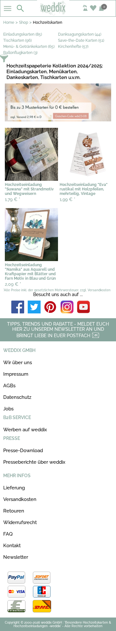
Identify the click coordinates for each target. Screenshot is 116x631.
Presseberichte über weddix (34, 462)
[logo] (58, 13)
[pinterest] (50, 307)
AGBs (9, 386)
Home (8, 22)
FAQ (8, 534)
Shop (23, 22)
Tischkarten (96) (17, 40)
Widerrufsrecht (20, 522)
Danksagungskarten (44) (79, 34)
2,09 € (13, 284)
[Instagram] (67, 307)
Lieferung (14, 488)
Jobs (8, 409)
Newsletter (15, 557)
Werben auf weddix (25, 430)
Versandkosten (19, 499)
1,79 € (12, 199)
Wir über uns (17, 362)
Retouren (13, 511)
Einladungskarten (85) (22, 34)
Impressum (15, 374)
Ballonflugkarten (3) (20, 52)
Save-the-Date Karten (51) (81, 40)
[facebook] (17, 307)
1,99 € (67, 199)
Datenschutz (17, 397)
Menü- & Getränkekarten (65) (28, 46)
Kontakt (12, 545)
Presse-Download (23, 450)
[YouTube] (83, 307)
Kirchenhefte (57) (73, 46)
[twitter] (34, 307)
